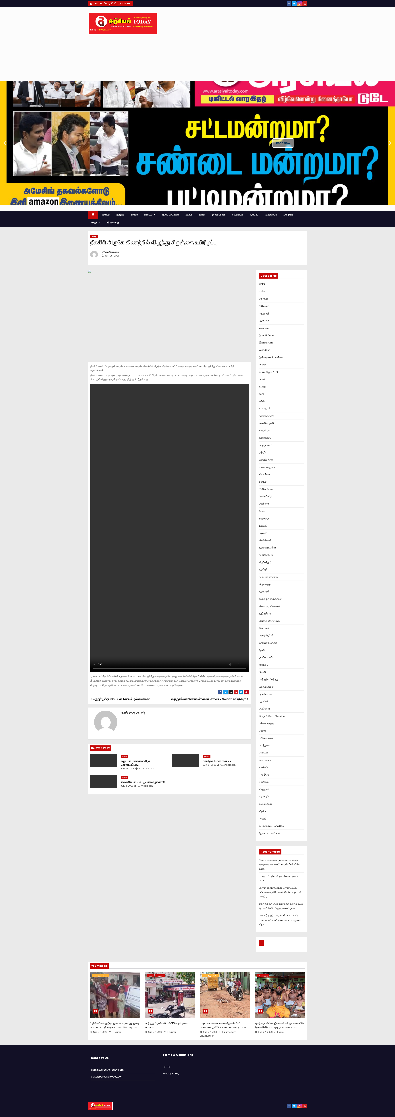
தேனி (262, 650)
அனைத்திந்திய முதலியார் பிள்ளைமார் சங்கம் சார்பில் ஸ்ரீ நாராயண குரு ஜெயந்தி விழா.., (280, 920)
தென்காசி (264, 628)
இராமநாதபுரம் (266, 342)
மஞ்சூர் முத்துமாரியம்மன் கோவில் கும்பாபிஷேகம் (121, 699)
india (262, 291)
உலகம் (202, 214)
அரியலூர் (264, 306)
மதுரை (262, 730)
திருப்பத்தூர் (265, 562)
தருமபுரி (263, 533)
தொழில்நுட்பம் (266, 635)
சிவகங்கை (264, 474)
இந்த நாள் (264, 328)
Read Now (283, 143)
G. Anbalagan (146, 768)
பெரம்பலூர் (264, 708)
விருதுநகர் (264, 789)
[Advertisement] (197, 58)
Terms (166, 1066)
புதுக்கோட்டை (266, 694)
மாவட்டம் (148, 214)
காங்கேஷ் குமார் (112, 252)
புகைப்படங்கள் (218, 214)
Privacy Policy (170, 1073)
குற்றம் (262, 452)
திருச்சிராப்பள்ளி (267, 547)
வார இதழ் (288, 214)
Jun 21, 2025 (209, 764)
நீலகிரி (94, 237)
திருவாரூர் (264, 591)
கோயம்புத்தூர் (266, 459)
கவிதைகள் (265, 408)
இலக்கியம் (264, 350)
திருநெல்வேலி (266, 555)
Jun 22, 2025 (128, 768)
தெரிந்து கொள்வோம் (269, 621)
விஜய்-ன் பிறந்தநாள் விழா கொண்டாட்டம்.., (135, 762)
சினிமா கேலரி (266, 489)
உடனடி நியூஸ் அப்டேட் (270, 372)
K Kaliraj (116, 1032)
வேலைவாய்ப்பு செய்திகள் (272, 826)
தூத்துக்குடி (265, 613)
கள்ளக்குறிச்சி (266, 416)
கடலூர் (262, 386)
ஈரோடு (262, 364)
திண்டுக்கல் (265, 540)
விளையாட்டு (271, 214)
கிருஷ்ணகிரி (265, 445)
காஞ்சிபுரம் (264, 430)
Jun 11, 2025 (127, 785)
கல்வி (262, 401)
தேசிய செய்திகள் (170, 214)
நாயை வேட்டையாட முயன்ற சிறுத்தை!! (143, 782)
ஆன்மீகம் (254, 214)
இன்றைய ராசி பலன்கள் (271, 357)
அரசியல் (106, 214)
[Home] (93, 215)
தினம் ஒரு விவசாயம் (269, 606)
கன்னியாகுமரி (266, 423)
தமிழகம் (120, 214)
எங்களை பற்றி (113, 222)
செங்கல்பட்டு (265, 496)
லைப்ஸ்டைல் (237, 214)
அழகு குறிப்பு (265, 313)
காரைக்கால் (265, 438)
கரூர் (261, 394)
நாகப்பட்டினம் (265, 657)
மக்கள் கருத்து (266, 723)
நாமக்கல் (263, 664)
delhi (262, 284)
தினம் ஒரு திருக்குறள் (270, 599)
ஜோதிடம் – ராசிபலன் (269, 833)
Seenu (280, 1032)
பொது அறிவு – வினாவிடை (272, 716)
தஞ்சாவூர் (264, 518)
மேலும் (94, 222)
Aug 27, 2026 (100, 1032)
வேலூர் (262, 818)
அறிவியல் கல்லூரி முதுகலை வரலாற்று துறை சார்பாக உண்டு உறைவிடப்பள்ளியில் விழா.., (279, 864)
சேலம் (262, 511)
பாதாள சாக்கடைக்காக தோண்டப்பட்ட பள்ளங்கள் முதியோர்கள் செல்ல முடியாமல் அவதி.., (280, 892)
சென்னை (264, 503)
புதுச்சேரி (263, 701)
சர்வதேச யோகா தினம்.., (217, 761)
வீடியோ (188, 214)
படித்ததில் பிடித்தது (269, 679)
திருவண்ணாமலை (268, 577)
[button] (4, 143)
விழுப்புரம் (264, 796)
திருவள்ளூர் (265, 584)
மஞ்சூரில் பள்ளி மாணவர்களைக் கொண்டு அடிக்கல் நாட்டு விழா (209, 699)
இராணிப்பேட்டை (267, 335)
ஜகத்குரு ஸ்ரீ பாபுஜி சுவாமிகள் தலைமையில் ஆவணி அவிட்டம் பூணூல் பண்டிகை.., (279, 1025)
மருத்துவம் (264, 745)
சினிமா (134, 214)
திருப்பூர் (263, 569)
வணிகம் (263, 767)
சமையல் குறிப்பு (267, 467)
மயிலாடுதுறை (266, 738)
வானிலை (264, 782)
